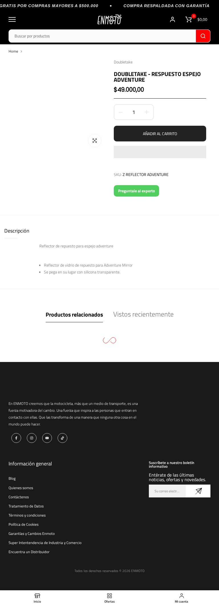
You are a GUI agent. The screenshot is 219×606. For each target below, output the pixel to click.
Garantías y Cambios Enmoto (32, 533)
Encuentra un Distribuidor (29, 552)
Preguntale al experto (136, 191)
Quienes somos (21, 488)
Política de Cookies (23, 524)
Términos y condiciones (27, 515)
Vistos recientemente (143, 314)
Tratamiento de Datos (26, 506)
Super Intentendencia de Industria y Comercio (45, 542)
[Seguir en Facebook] (16, 438)
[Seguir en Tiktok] (62, 438)
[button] (160, 152)
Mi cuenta (173, 19)
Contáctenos (19, 497)
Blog (12, 478)
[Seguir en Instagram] (31, 438)
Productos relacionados (74, 314)
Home (13, 51)
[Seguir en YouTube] (47, 438)
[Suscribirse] (198, 491)
